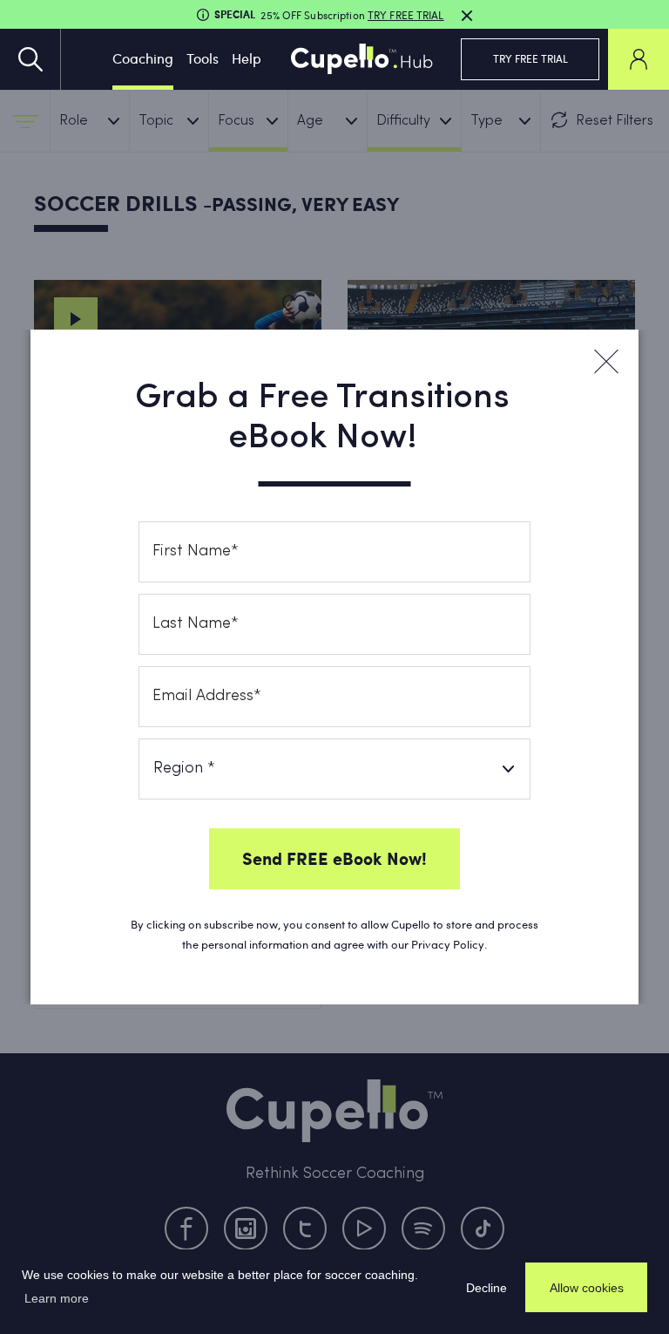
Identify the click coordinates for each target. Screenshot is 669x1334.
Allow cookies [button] (587, 1288)
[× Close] (605, 361)
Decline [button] (486, 1288)
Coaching (142, 58)
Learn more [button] (56, 1298)
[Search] (30, 59)
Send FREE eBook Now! (334, 858)
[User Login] (638, 59)
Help (246, 58)
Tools (202, 58)
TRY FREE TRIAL (530, 58)
